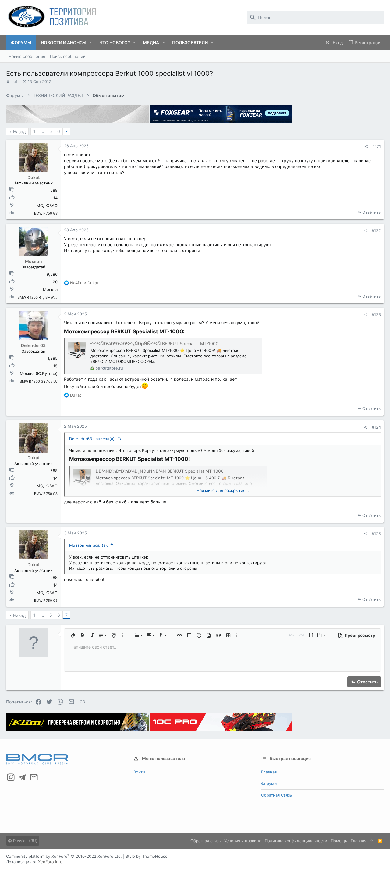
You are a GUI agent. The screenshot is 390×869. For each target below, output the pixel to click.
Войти (139, 771)
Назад (19, 131)
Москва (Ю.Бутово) (39, 373)
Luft (15, 81)
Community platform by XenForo (64, 856)
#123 (376, 314)
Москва (50, 289)
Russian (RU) (24, 840)
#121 (376, 146)
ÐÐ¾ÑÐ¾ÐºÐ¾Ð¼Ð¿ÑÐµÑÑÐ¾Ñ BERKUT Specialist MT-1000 (154, 343)
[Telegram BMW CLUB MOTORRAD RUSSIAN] (22, 777)
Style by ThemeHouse (147, 856)
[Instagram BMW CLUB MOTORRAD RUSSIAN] (10, 777)
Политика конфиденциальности (296, 840)
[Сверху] (372, 840)
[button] (90, 43)
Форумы (269, 783)
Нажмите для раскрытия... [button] (223, 490)
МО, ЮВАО (47, 205)
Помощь (339, 840)
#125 (376, 533)
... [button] (42, 131)
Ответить (371, 212)
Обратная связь (276, 795)
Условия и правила (242, 840)
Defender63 (33, 345)
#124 (376, 427)
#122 (376, 230)
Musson (33, 261)
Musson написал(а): (88, 545)
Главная (269, 771)
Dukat (33, 177)
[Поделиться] (366, 146)
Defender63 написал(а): (92, 438)
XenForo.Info (50, 861)
